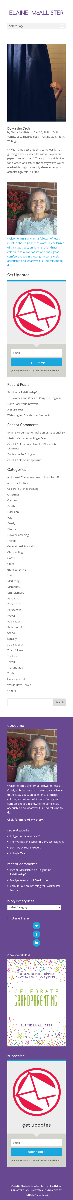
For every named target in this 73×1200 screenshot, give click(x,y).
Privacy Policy (20, 1190)
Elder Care (13, 512)
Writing (11, 141)
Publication (14, 621)
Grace (10, 564)
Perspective (14, 610)
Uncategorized (16, 679)
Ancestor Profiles (17, 483)
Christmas (13, 494)
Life (19, 136)
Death (11, 506)
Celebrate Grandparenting (22, 488)
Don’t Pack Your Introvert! (23, 404)
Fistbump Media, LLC (36, 1194)
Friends (11, 541)
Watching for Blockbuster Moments (29, 415)
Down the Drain (19, 128)
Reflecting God (16, 627)
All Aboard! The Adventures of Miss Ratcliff (33, 477)
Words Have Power (19, 685)
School (11, 633)
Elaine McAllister (21, 132)
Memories (13, 587)
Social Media (15, 644)
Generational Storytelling (22, 546)
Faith (56, 132)
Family (11, 136)
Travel (11, 661)
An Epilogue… (29, 454)
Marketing (13, 581)
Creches (12, 500)
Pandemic (13, 598)
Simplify (12, 638)
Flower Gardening (18, 535)
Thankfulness (31, 136)
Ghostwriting (15, 552)
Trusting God (48, 136)
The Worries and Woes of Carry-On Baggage (34, 398)
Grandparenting (16, 569)
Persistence (14, 604)
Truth (60, 136)
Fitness (11, 529)
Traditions (13, 656)
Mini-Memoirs (15, 592)
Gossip (11, 558)
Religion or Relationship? (22, 392)
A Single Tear (15, 409)
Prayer (11, 615)
